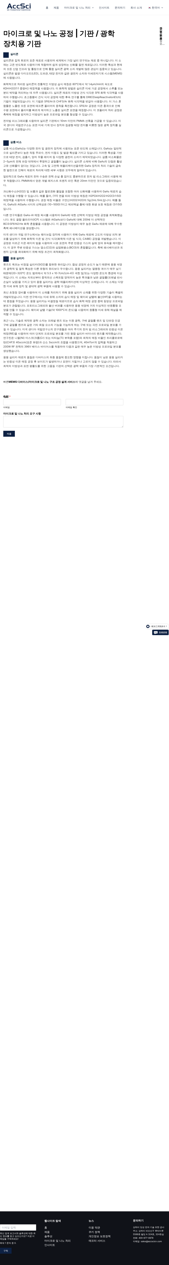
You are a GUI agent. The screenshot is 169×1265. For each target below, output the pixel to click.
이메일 (6, 407)
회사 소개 (136, 7)
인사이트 (104, 7)
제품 (56, 7)
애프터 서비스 (97, 1240)
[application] (92, 7)
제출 (9, 433)
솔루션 (48, 1236)
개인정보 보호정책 (100, 1236)
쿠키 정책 (94, 1232)
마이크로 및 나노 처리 (77, 7)
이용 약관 (94, 1227)
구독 (5, 1250)
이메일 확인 (71, 407)
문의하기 (120, 7)
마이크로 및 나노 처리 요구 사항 (22, 413)
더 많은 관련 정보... (162, 35)
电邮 (7, 396)
